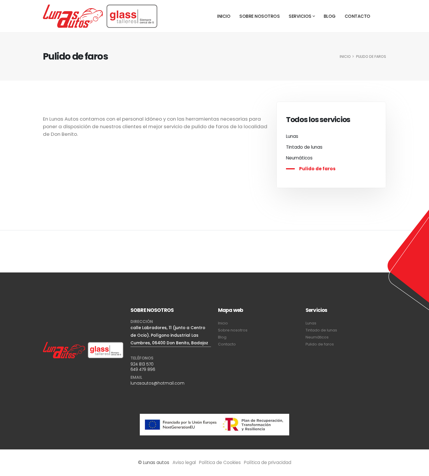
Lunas (292, 136)
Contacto (357, 16)
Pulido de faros (317, 169)
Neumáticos (299, 158)
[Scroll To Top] (418, 469)
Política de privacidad (267, 462)
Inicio (223, 16)
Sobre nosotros (259, 16)
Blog (330, 16)
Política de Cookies (220, 462)
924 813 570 (142, 364)
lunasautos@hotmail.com (157, 383)
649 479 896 (142, 369)
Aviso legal (184, 462)
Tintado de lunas (304, 147)
